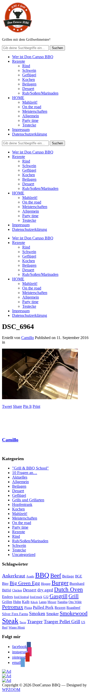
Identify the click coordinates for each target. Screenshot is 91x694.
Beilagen (29, 84)
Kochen (28, 79)
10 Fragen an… (24, 473)
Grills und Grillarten (28, 500)
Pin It (27, 406)
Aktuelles (19, 477)
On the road (31, 107)
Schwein (29, 70)
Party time (30, 120)
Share (17, 406)
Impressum (21, 129)
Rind (26, 66)
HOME (18, 98)
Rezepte (18, 61)
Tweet (7, 406)
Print (36, 406)
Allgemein (30, 116)
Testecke (29, 125)
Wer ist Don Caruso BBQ (32, 57)
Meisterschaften (34, 111)
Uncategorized (23, 554)
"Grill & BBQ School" (30, 468)
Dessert (28, 88)
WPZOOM (11, 689)
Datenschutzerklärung (29, 134)
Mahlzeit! (29, 102)
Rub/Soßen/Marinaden (40, 93)
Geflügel (29, 75)
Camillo (27, 337)
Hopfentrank (22, 504)
